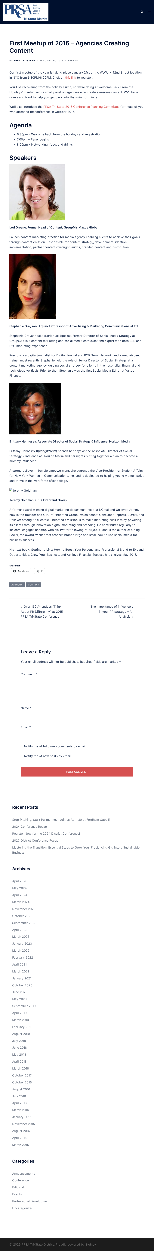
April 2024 (19, 895)
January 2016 (21, 1117)
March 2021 (20, 971)
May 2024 (19, 888)
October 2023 (22, 916)
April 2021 (19, 964)
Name (26, 708)
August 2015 (21, 1131)
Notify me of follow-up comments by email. (55, 746)
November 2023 (23, 909)
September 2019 (24, 1006)
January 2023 (22, 943)
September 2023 (24, 923)
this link (70, 77)
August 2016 (21, 1089)
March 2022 (20, 950)
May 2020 (19, 999)
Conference (20, 1180)
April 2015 (19, 1138)
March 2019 (20, 1020)
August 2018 (21, 1034)
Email (26, 727)
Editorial (18, 1187)
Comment (29, 674)
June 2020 (19, 992)
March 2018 (20, 1068)
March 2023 (20, 936)
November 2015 (23, 1124)
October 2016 (22, 1082)
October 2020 (22, 985)
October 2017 (22, 1075)
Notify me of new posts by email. (47, 756)
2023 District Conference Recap (35, 840)
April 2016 (19, 1103)
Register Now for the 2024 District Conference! (46, 833)
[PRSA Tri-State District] (25, 12)
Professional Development (31, 1201)
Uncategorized (22, 1208)
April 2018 (19, 1061)
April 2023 (19, 930)
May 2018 (19, 1054)
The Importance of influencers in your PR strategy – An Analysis (112, 612)
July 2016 (19, 1096)
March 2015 (20, 1145)
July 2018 (19, 1041)
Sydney (90, 1244)
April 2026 (19, 881)
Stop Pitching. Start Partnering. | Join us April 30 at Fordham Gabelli (61, 819)
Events (73, 60)
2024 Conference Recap (29, 826)
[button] (141, 12)
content (33, 584)
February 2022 (22, 957)
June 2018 (19, 1047)
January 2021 (21, 978)
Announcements (23, 1173)
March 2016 (20, 1110)
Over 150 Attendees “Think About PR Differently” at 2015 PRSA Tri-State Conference (42, 612)
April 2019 (19, 1013)
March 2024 (20, 902)
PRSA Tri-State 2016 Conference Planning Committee (81, 107)
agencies (17, 584)
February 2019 (22, 1027)
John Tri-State (24, 60)
